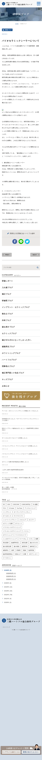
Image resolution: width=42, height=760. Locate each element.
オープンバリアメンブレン (22, 512)
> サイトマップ (6, 627)
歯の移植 (16, 546)
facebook (14, 241)
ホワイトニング (8, 535)
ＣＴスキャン (7, 558)
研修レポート (7, 281)
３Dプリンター (33, 554)
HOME (17, 23)
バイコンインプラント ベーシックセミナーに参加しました (20, 454)
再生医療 (5, 542)
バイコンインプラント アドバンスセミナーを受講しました (20, 446)
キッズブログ (7, 379)
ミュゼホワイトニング (10, 539)
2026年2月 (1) (11, 579)
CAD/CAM (16, 504)
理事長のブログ (8, 366)
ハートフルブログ (9, 360)
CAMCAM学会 (26, 504)
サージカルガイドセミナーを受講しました (15, 438)
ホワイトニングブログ (11, 353)
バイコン (26, 531)
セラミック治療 (8, 523)
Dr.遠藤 (35, 504)
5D (4, 504)
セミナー (31, 519)
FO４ (4, 508)
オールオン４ (7, 516)
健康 (36, 539)
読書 (24, 554)
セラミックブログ (9, 333)
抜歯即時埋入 (15, 542)
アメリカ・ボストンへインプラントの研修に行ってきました (20, 411)
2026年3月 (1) (11, 576)
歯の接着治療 (7, 546)
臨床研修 (31, 550)
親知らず (18, 554)
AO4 (8, 504)
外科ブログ (6, 320)
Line (21, 241)
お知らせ (5, 386)
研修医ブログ (8, 29)
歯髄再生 (5, 550)
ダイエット (18, 523)
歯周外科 (24, 546)
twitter (27, 241)
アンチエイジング (30, 508)
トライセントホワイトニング (12, 527)
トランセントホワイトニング (12, 531)
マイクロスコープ (20, 535)
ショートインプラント (10, 519)
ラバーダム (22, 539)
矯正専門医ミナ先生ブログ (13, 373)
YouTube (19, 508)
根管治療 (24, 542)
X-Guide (11, 508)
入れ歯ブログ (7, 287)
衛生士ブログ (7, 314)
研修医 (19, 550)
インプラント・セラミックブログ (16, 307)
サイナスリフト (18, 516)
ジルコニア (22, 519)
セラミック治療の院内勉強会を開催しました (15, 462)
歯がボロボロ (34, 542)
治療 (12, 550)
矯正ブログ (6, 294)
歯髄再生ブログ (8, 347)
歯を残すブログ (8, 327)
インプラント (7, 512)
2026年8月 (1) (11, 573)
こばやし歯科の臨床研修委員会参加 (13, 470)
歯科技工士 (33, 546)
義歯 (24, 550)
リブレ (31, 539)
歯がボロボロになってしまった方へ (16, 340)
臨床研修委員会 (8, 554)
